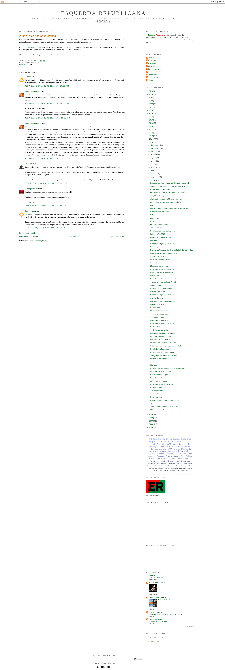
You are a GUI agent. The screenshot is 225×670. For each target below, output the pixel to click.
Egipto (154, 468)
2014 (151, 129)
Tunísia (172, 471)
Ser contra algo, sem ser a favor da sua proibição (168, 186)
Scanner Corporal (156, 298)
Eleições (164, 459)
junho (153, 164)
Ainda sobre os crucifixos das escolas (164, 253)
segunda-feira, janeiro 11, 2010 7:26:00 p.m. (47, 103)
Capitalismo (181, 454)
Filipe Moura (151, 63)
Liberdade (163, 446)
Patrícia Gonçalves (154, 72)
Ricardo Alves (30, 211)
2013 (151, 133)
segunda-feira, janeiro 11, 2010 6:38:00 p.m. (47, 86)
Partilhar (23, 64)
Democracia (177, 441)
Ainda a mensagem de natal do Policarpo (165, 406)
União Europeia (157, 444)
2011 (151, 139)
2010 (151, 142)
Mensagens (153, 637)
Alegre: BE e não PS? (158, 304)
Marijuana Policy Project (159, 311)
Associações (178, 456)
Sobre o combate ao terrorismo (162, 215)
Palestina (171, 466)
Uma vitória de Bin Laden (159, 212)
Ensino (177, 449)
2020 (151, 110)
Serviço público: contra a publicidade (164, 355)
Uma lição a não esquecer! (160, 189)
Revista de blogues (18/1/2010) (162, 295)
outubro (154, 151)
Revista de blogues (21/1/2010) (162, 269)
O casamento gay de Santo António (163, 282)
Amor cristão (155, 394)
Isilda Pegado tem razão (159, 320)
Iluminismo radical (164, 599)
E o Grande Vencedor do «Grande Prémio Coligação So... (171, 250)
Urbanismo (182, 468)
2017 (151, 120)
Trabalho (161, 454)
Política (153, 439)
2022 (151, 104)
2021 (151, 107)
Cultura (189, 456)
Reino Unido (154, 459)
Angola (190, 468)
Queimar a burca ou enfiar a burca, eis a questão (168, 192)
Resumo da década (157, 387)
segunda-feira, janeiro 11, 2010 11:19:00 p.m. (48, 118)
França (169, 456)
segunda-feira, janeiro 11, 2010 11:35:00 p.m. (48, 158)
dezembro (155, 145)
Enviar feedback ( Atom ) (38, 241)
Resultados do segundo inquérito (162, 231)
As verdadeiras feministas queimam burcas (166, 202)
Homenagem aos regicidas (160, 247)
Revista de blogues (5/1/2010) (161, 384)
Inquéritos (163, 461)
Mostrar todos (190, 626)
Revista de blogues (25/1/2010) (162, 244)
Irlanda (155, 471)
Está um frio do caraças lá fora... (162, 272)
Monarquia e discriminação (160, 266)
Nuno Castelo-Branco (33, 91)
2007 (151, 421)
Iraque (191, 466)
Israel (150, 463)
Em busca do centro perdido (160, 237)
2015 (151, 126)
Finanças (160, 456)
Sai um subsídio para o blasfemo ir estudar (166, 346)
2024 (151, 97)
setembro (154, 154)
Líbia (160, 471)
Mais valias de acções (158, 359)
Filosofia (164, 463)
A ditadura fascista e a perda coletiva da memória (165, 614)
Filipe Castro (29, 164)
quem (24, 47)
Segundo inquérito (157, 285)
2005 (151, 427)
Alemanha (153, 461)
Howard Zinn (155, 221)
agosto (153, 158)
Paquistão (174, 468)
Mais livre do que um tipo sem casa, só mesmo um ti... (170, 208)
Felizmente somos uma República (163, 301)
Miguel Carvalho (153, 69)
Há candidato (155, 308)
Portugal (153, 446)
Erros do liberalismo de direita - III (162, 336)
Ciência (179, 451)
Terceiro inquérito (156, 228)
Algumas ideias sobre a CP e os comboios (166, 199)
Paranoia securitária (157, 291)
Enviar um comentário (27, 233)
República (35, 62)
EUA (170, 449)
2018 (151, 117)
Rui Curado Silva (153, 77)
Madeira (180, 459)
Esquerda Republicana (103, 13)
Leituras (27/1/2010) (157, 234)
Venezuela (184, 471)
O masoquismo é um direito (160, 224)
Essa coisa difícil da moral (160, 339)
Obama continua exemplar (160, 314)
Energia (167, 468)
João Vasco (151, 66)
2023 (151, 101)
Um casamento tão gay (159, 375)
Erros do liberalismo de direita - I (162, 378)
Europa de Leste (153, 466)
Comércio (184, 466)
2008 (151, 418)
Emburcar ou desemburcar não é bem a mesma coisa (170, 183)
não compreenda (33, 47)
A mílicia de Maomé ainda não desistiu (164, 400)
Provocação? (155, 276)
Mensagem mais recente (28, 236)
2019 (151, 113)
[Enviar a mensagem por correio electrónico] (31, 64)
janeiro (153, 180)
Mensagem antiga (118, 236)
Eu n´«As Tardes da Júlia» (160, 260)
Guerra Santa (155, 263)
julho (153, 161)
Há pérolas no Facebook (159, 349)
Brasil (178, 466)
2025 (151, 94)
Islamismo (185, 446)
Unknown (150, 80)
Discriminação (173, 461)
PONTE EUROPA (155, 612)
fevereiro (154, 177)
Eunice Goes (151, 58)
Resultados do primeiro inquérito (162, 288)
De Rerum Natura (155, 619)
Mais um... (154, 240)
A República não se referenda (37, 35)
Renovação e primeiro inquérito (162, 352)
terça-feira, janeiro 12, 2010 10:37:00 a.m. (46, 228)
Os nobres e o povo (157, 317)
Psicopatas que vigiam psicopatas (162, 333)
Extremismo (174, 446)
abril (152, 171)
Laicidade (163, 439)
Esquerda (175, 439)
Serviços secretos (158, 449)
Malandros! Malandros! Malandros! (163, 343)
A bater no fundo (156, 391)
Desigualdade (155, 327)
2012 (151, 136)
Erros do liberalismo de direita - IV (163, 279)
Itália (178, 471)
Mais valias (154, 218)
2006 (151, 424)
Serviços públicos (175, 463)
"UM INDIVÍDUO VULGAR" (158, 621)
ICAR (169, 444)
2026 (151, 91)
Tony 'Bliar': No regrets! (159, 196)
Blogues (165, 441)
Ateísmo (187, 451)
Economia (186, 439)
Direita (188, 441)
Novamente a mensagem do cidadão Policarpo (167, 368)
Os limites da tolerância (159, 330)
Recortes (152, 454)
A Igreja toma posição (158, 256)
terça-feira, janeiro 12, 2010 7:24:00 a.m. (46, 205)
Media (187, 444)
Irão (149, 468)
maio (153, 167)
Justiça (172, 459)
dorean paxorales (31, 189)
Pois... (152, 205)
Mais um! (153, 365)
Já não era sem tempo (158, 381)
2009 (151, 414)
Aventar (152, 575)
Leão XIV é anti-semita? (157, 577)
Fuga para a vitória (157, 397)
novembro (155, 148)
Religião (170, 451)
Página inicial (74, 236)
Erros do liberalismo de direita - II (162, 371)
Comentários (154, 641)
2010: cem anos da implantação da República (167, 410)
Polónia (166, 471)
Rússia (160, 468)
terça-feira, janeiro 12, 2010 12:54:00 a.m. (46, 183)
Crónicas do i (186, 461)
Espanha (188, 459)
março (153, 174)
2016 (151, 123)
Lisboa (156, 463)
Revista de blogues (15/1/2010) (162, 323)
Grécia (163, 466)
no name (28, 77)
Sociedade (178, 444)
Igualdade (161, 451)
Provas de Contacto (157, 582)
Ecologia (170, 454)
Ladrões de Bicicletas (157, 597)
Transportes (187, 463)
